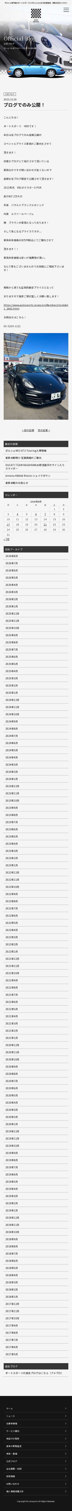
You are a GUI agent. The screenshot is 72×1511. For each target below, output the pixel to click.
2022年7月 (11, 908)
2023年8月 (11, 815)
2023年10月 (12, 800)
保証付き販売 (12, 1438)
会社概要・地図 (14, 1468)
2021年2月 (11, 1030)
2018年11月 (12, 1225)
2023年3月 (11, 851)
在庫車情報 (11, 1423)
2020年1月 (11, 1124)
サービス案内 (12, 1430)
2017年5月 (11, 1354)
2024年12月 (12, 700)
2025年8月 (11, 642)
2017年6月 (11, 1347)
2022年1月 (11, 951)
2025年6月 (11, 656)
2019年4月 (11, 1189)
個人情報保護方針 (15, 1491)
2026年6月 (11, 570)
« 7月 (7, 539)
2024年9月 (11, 721)
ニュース (10, 1415)
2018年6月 (11, 1260)
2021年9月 (11, 980)
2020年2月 (11, 1117)
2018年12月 (12, 1217)
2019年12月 (12, 1131)
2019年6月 (11, 1174)
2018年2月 (11, 1289)
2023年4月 (11, 843)
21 (45, 524)
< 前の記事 (28, 430)
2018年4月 (11, 1275)
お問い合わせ (12, 1483)
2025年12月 (12, 613)
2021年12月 (12, 958)
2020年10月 (12, 1059)
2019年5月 (11, 1181)
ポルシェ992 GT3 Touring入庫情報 (26, 450)
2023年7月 (11, 822)
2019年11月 (12, 1138)
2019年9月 (11, 1153)
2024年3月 (11, 764)
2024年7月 (11, 736)
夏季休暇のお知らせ (16, 483)
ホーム (6, 48)
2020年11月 (12, 1052)
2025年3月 (11, 678)
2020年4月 (11, 1102)
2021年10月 (12, 973)
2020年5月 (11, 1095)
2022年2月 (11, 944)
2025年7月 (11, 649)
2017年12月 (12, 1304)
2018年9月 (11, 1239)
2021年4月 (11, 1016)
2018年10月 (12, 1232)
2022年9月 (11, 894)
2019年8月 (11, 1160)
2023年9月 (11, 807)
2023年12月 (12, 786)
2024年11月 (12, 707)
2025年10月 (12, 628)
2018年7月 (11, 1253)
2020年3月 (11, 1109)
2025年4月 (11, 671)
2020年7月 (11, 1081)
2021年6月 (11, 1002)
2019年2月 (11, 1203)
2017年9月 (11, 1325)
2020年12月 (12, 1045)
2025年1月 (11, 692)
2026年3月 (11, 592)
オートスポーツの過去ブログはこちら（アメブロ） (34, 1373)
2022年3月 (11, 937)
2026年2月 (11, 599)
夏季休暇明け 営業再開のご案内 (23, 458)
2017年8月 (11, 1332)
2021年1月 (11, 1038)
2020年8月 (11, 1074)
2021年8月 (11, 987)
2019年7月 (11, 1167)
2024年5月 (11, 750)
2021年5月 (11, 1009)
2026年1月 (11, 606)
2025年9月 (11, 635)
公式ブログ (15, 48)
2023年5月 (11, 836)
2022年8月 (11, 901)
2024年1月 (11, 779)
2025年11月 (12, 620)
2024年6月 (11, 743)
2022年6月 (11, 915)
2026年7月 (11, 563)
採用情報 (10, 1476)
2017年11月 (12, 1311)
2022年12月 (12, 872)
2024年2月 (11, 771)
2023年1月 (11, 865)
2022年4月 (11, 930)
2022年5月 (11, 922)
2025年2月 (11, 685)
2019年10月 (12, 1145)
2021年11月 (12, 966)
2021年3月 (11, 1023)
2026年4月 (11, 585)
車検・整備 (11, 1453)
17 (8, 524)
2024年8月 (11, 728)
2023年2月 (11, 858)
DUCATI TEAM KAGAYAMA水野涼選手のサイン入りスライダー (35, 466)
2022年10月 (12, 887)
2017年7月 (11, 1340)
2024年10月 (12, 714)
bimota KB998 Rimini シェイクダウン (28, 475)
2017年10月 (12, 1318)
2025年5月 (11, 664)
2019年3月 (11, 1196)
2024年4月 (11, 757)
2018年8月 (11, 1246)
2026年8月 (11, 556)
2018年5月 (11, 1268)
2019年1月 (11, 1210)
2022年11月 (12, 879)
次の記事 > (44, 430)
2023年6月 (11, 829)
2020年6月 (11, 1088)
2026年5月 (11, 577)
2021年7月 (11, 994)
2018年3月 (11, 1282)
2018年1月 (11, 1296)
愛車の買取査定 (14, 1446)
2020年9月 (11, 1066)
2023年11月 (12, 793)
